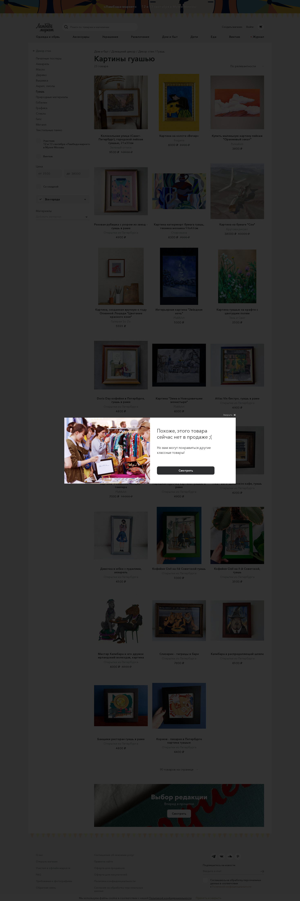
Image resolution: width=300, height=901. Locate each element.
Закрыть (227, 414)
